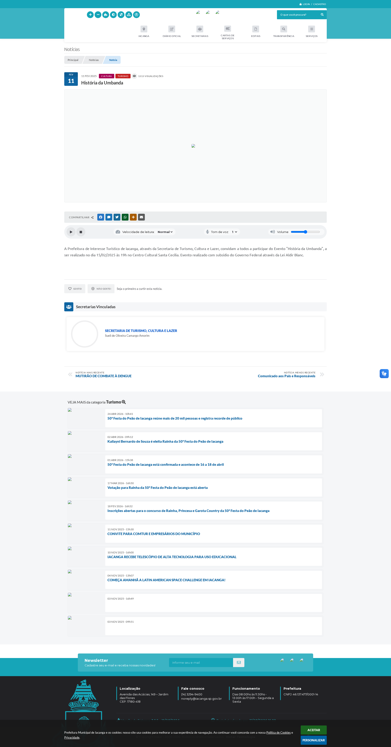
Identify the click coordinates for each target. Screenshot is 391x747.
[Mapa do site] (128, 14)
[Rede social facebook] (210, 14)
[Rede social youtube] (200, 14)
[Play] (71, 231)
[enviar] (238, 662)
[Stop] (80, 231)
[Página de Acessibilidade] (136, 14)
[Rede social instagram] (219, 14)
